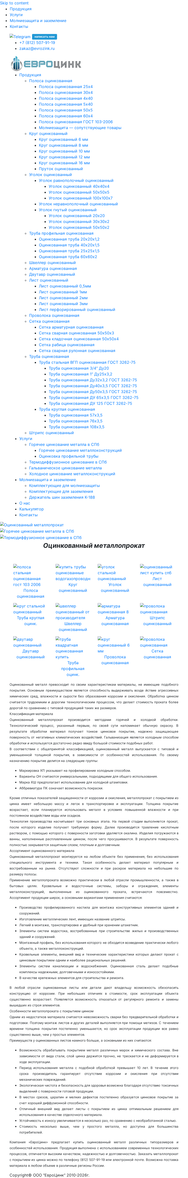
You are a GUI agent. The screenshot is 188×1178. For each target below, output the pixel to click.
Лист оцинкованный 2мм (63, 297)
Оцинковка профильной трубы (68, 456)
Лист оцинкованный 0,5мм (65, 286)
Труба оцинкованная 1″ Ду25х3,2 (80, 374)
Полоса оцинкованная (50, 80)
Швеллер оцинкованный (52, 262)
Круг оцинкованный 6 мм (63, 139)
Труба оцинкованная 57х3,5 (76, 415)
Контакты (19, 26)
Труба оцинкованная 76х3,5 (76, 420)
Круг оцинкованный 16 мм (64, 162)
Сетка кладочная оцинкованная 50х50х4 (79, 338)
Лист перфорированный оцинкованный (77, 309)
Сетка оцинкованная (49, 321)
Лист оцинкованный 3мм (63, 303)
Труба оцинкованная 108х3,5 (77, 426)
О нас (24, 503)
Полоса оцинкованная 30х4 (66, 92)
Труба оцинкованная (49, 356)
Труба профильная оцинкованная (61, 233)
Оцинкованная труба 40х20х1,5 (69, 244)
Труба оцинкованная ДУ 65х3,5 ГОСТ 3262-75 (94, 397)
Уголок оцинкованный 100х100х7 (81, 198)
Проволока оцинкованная (54, 315)
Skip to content (14, 2)
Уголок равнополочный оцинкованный (76, 180)
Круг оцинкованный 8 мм (63, 145)
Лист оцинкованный (48, 280)
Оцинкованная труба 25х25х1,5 (69, 250)
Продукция (21, 8)
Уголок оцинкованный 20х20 (77, 215)
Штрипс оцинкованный (51, 432)
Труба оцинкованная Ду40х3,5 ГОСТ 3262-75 (93, 385)
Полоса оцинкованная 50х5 (66, 110)
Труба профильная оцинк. (72, 668)
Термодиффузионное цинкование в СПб (68, 462)
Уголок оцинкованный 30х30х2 (79, 221)
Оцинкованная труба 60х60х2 (68, 256)
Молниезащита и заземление (38, 20)
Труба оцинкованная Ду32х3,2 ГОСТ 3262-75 (93, 379)
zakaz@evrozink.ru (37, 48)
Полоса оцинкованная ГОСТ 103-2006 (76, 121)
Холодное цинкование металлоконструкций (72, 473)
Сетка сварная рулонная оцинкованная (77, 350)
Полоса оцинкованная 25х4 (66, 86)
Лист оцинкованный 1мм (63, 291)
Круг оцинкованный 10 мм (64, 151)
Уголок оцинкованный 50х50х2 (79, 227)
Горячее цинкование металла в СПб (64, 444)
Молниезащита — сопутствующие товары (80, 127)
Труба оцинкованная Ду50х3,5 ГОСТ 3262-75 (93, 391)
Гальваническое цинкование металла (65, 467)
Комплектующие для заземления (61, 491)
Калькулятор (31, 508)
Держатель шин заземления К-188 (62, 497)
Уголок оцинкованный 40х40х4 (79, 186)
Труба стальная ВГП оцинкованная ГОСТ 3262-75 (87, 362)
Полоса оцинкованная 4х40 (66, 98)
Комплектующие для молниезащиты (64, 485)
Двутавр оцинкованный (52, 274)
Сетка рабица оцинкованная (66, 344)
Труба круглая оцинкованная (67, 409)
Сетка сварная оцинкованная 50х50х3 (76, 332)
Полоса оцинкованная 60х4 (66, 115)
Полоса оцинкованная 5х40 (66, 104)
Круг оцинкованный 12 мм (64, 156)
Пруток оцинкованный (61, 168)
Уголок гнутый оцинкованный (68, 209)
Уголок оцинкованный (50, 174)
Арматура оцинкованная (53, 268)
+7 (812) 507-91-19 (37, 42)
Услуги (16, 14)
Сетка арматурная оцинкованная (71, 327)
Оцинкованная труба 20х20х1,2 (69, 239)
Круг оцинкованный (48, 133)
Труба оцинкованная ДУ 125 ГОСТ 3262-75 (90, 403)
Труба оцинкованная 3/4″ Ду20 (79, 368)
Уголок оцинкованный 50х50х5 (79, 192)
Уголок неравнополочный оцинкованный (78, 203)
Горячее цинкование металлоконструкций (80, 450)
